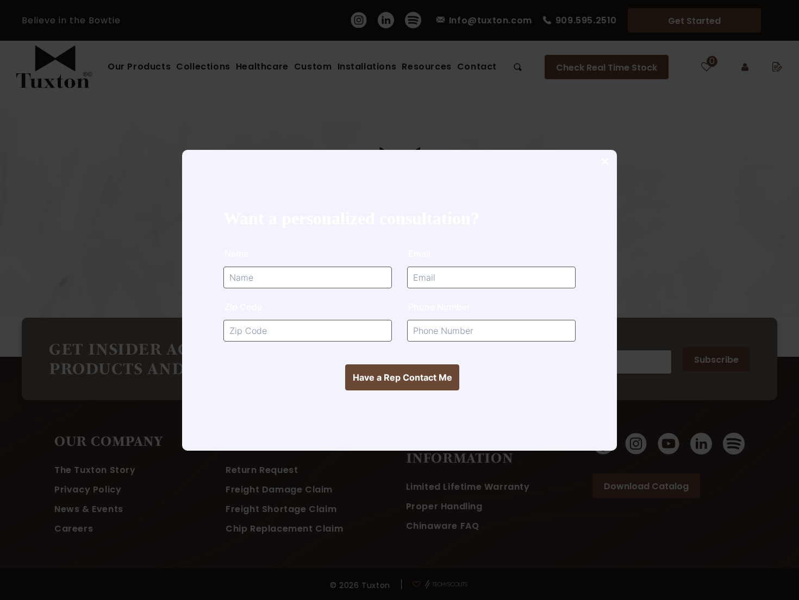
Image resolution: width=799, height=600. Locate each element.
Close (604, 162)
